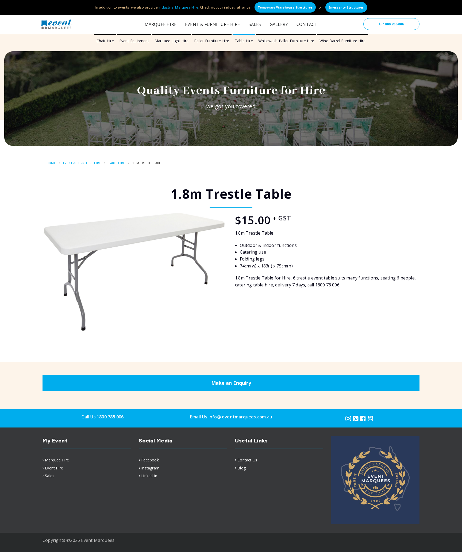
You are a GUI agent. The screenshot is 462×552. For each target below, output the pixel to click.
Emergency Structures (346, 7)
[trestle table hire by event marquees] (135, 272)
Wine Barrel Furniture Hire (342, 40)
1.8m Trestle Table (147, 162)
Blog (241, 468)
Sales (255, 24)
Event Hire (54, 468)
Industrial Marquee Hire (178, 7)
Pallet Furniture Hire (211, 40)
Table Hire (244, 40)
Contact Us (247, 459)
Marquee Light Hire (172, 40)
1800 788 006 (393, 24)
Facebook (150, 459)
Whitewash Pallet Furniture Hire (286, 40)
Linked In (149, 475)
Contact (307, 24)
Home (51, 162)
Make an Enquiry (231, 383)
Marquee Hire (160, 24)
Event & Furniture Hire (212, 24)
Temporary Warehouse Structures (285, 7)
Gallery (279, 24)
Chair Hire (105, 40)
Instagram (150, 468)
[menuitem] (87, 460)
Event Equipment (134, 40)
